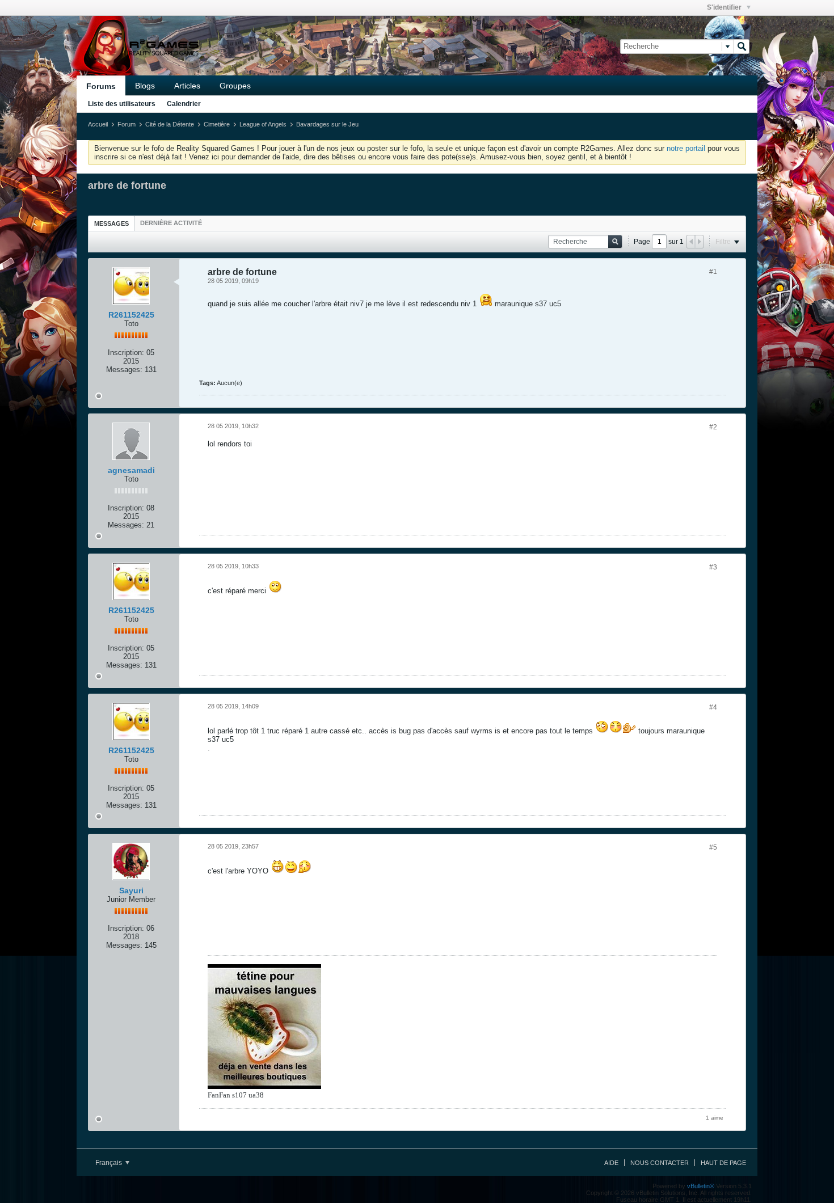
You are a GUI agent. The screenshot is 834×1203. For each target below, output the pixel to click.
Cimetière (217, 124)
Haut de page (723, 1162)
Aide (611, 1162)
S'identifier (725, 7)
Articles (187, 85)
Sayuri (131, 890)
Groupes (235, 85)
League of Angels (263, 124)
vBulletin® (700, 1186)
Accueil (98, 124)
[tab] (111, 223)
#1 (713, 272)
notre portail (686, 148)
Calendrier (184, 104)
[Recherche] (741, 46)
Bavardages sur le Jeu (327, 124)
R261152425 (131, 314)
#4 (713, 707)
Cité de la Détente (169, 124)
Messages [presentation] (111, 223)
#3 (713, 567)
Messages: (124, 369)
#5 (713, 847)
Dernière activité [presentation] (171, 223)
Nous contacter (659, 1162)
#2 (713, 427)
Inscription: (126, 352)
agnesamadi (131, 470)
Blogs (145, 85)
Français (109, 1163)
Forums (101, 86)
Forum (126, 124)
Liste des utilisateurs (121, 104)
